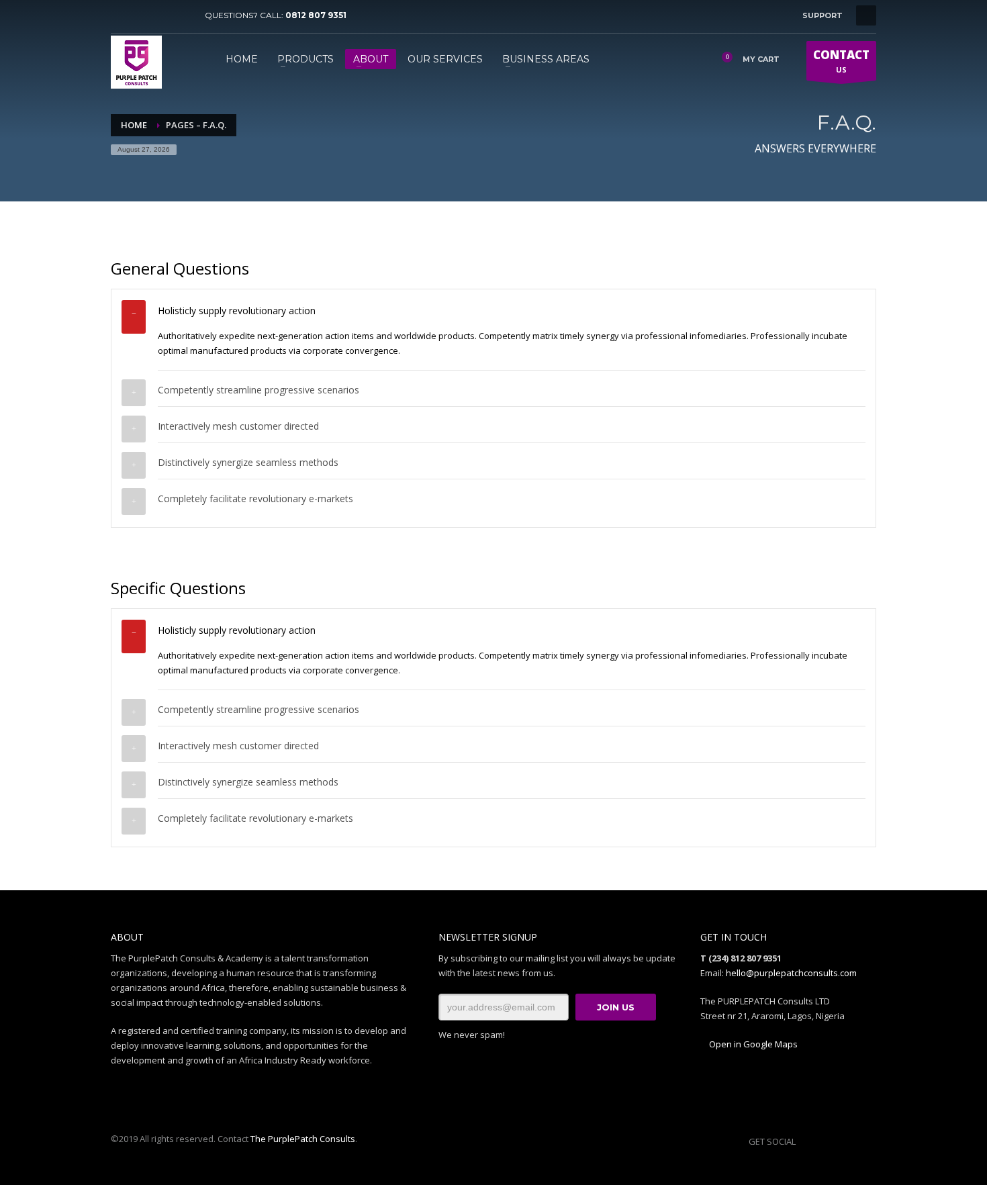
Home (134, 125)
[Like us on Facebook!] (806, 1141)
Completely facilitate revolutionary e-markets (255, 498)
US (841, 61)
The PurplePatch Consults (302, 1139)
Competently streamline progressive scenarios (258, 389)
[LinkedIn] (181, 15)
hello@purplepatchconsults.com (791, 973)
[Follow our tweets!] (826, 1141)
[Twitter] (141, 15)
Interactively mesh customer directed (238, 426)
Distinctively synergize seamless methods (248, 462)
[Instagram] (161, 15)
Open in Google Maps (752, 1044)
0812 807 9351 (315, 15)
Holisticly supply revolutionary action (237, 310)
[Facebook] (121, 15)
